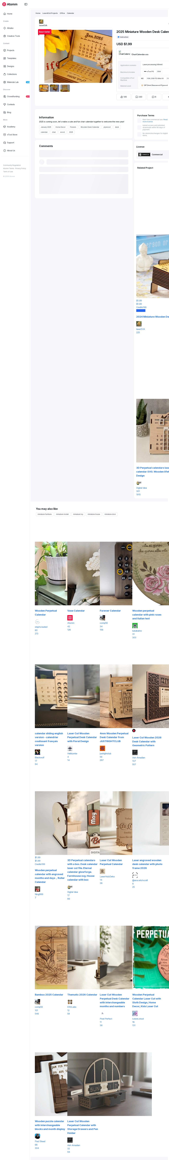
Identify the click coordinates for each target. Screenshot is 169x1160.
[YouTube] (13, 160)
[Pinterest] (17, 160)
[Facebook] (4, 160)
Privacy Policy (20, 168)
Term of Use (8, 172)
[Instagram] (8, 160)
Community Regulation (12, 165)
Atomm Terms (8, 168)
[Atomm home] (9, 4)
